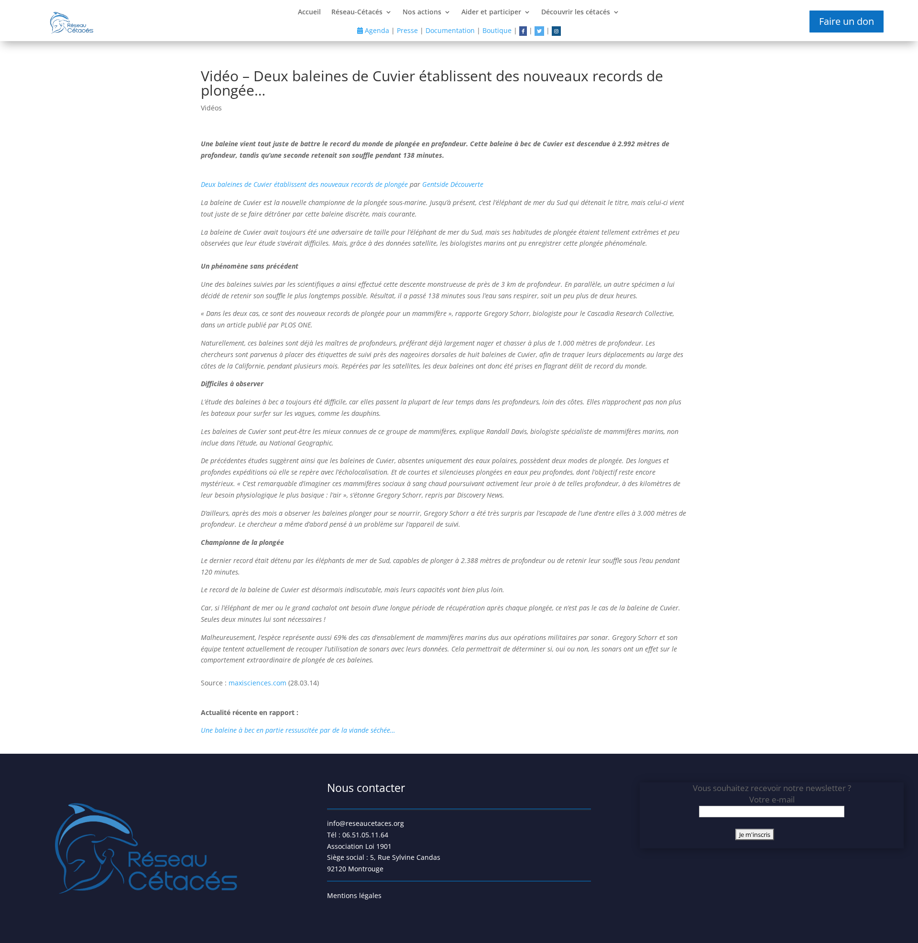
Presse (407, 30)
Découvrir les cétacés (575, 12)
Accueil (309, 12)
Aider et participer (491, 12)
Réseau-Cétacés (356, 12)
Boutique (497, 30)
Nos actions (422, 12)
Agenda (376, 30)
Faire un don (846, 21)
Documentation (450, 30)
